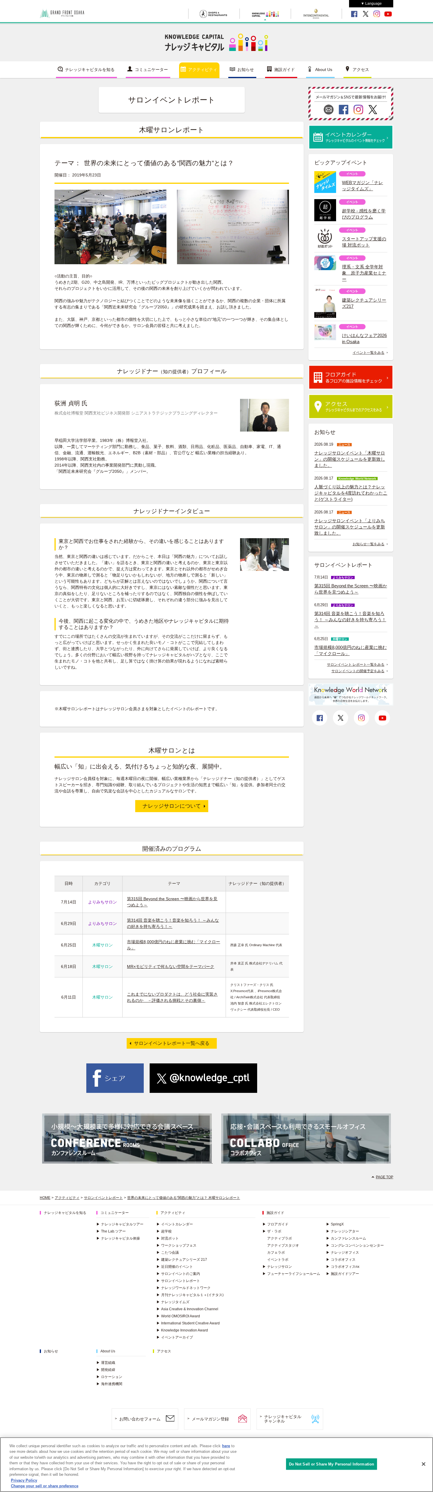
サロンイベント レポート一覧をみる (355, 664)
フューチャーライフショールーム (291, 1274)
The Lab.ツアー (111, 1231)
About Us (323, 69)
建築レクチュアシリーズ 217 (181, 1260)
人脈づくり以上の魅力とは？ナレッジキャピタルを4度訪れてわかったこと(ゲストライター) (350, 493)
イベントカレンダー (174, 1224)
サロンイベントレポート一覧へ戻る (171, 1043)
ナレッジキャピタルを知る (90, 69)
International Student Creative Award (188, 1323)
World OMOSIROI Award (178, 1316)
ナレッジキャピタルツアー (119, 1224)
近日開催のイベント (174, 1267)
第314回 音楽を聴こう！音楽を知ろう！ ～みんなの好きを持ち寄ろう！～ (350, 619)
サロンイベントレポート (103, 1198)
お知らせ (245, 69)
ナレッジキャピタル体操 (118, 1238)
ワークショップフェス (176, 1245)
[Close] (423, 1464)
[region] (216, 1464)
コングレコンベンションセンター (355, 1245)
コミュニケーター (151, 69)
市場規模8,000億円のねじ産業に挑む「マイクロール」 (350, 650)
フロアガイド (275, 1224)
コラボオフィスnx (342, 1267)
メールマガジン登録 (210, 1419)
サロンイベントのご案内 (178, 1274)
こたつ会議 (167, 1252)
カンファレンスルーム (346, 1238)
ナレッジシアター (342, 1231)
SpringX (335, 1224)
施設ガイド (284, 69)
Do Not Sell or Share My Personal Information (331, 1464)
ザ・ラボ (271, 1231)
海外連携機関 (109, 1384)
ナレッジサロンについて (172, 806)
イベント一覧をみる (368, 352)
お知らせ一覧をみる (368, 544)
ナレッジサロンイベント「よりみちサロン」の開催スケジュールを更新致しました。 (349, 527)
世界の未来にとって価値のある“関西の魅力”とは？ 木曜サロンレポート (183, 1198)
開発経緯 (105, 1370)
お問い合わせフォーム (140, 1419)
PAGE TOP (384, 1177)
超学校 (164, 1231)
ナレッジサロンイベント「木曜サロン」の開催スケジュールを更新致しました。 (349, 459)
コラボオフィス (341, 1260)
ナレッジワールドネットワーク (183, 1288)
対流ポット (167, 1238)
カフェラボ (276, 1252)
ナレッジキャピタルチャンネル (282, 1419)
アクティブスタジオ (283, 1245)
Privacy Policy (24, 1480)
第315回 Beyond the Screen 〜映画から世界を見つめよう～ (350, 588)
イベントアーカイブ (174, 1337)
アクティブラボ (279, 1238)
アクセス (361, 69)
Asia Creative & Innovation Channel (187, 1309)
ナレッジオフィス (342, 1252)
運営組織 (105, 1363)
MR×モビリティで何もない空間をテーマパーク (170, 966)
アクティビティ (202, 69)
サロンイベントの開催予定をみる (357, 671)
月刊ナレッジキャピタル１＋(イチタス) (190, 1295)
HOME (45, 1198)
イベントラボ (277, 1260)
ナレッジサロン (277, 1267)
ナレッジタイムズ (172, 1302)
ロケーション (109, 1377)
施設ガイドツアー (342, 1274)
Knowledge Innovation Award (182, 1330)
